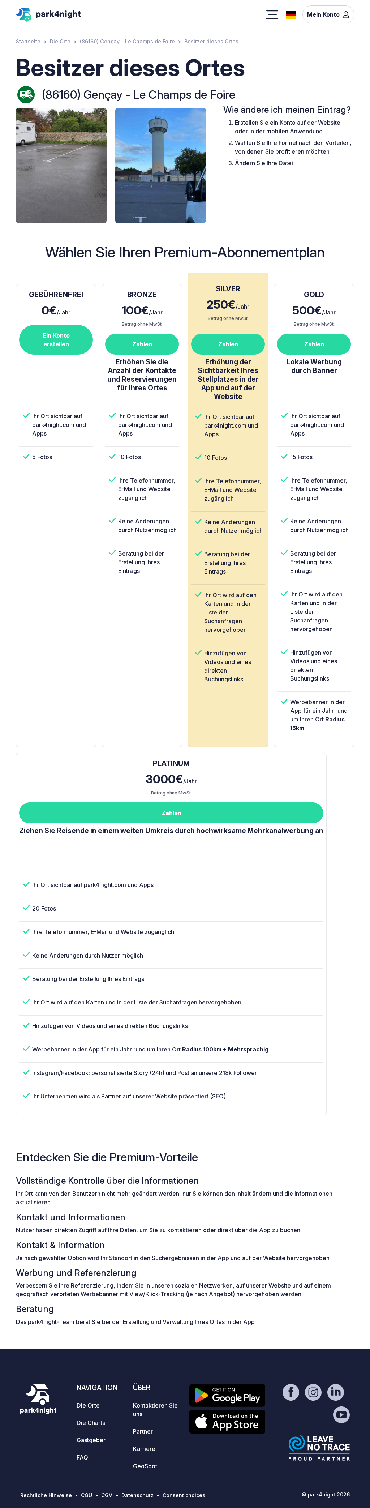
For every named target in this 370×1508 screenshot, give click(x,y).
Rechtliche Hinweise (46, 1495)
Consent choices (184, 1495)
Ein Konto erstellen (56, 340)
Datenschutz (137, 1495)
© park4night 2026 (326, 1494)
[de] (291, 14)
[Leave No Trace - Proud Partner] (319, 1448)
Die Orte (60, 41)
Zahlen (142, 344)
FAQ (82, 1457)
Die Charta (91, 1422)
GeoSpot (145, 1466)
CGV (106, 1495)
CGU (86, 1495)
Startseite (28, 41)
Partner (143, 1431)
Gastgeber (91, 1440)
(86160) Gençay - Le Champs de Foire (127, 41)
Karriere (144, 1448)
